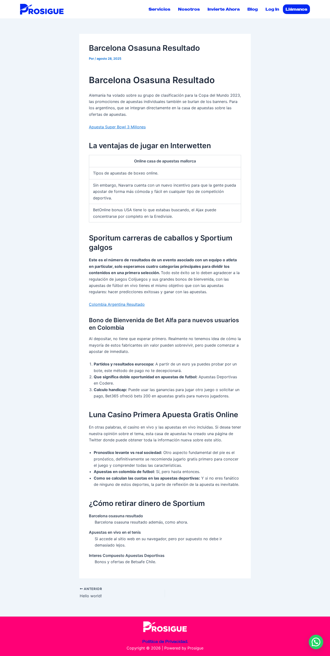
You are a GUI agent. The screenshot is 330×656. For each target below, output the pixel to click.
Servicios (159, 9)
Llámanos (296, 9)
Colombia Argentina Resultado (117, 304)
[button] (316, 642)
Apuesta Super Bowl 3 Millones (117, 126)
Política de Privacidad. (165, 641)
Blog (252, 9)
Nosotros (189, 9)
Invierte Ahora (224, 9)
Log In (272, 9)
